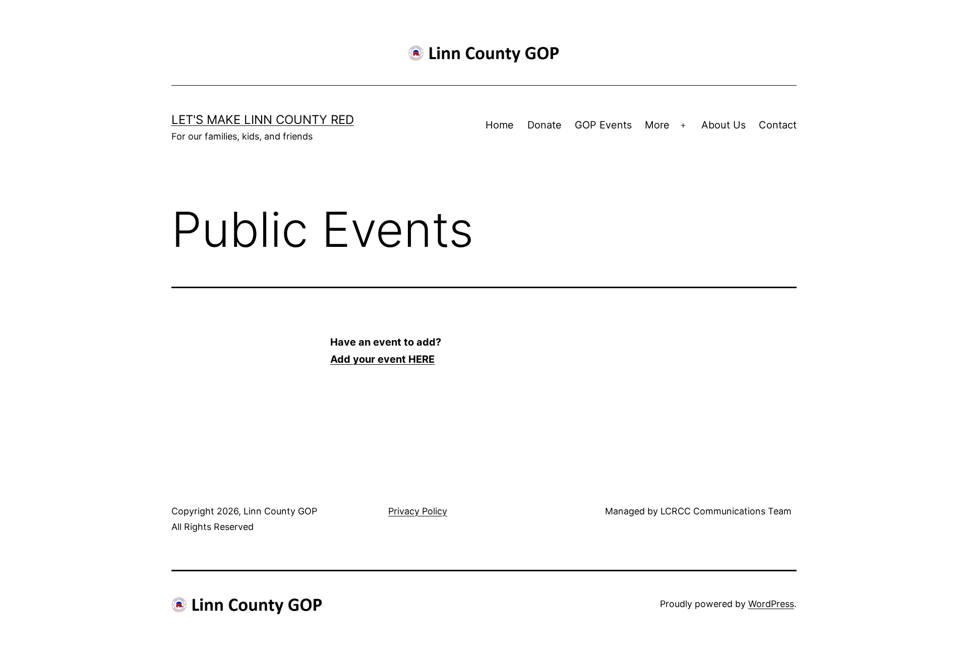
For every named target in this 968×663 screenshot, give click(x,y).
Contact (778, 125)
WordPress (771, 604)
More (657, 125)
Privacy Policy (417, 511)
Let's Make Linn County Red (262, 119)
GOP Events (603, 125)
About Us (723, 125)
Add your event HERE (382, 359)
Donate (544, 125)
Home (500, 125)
